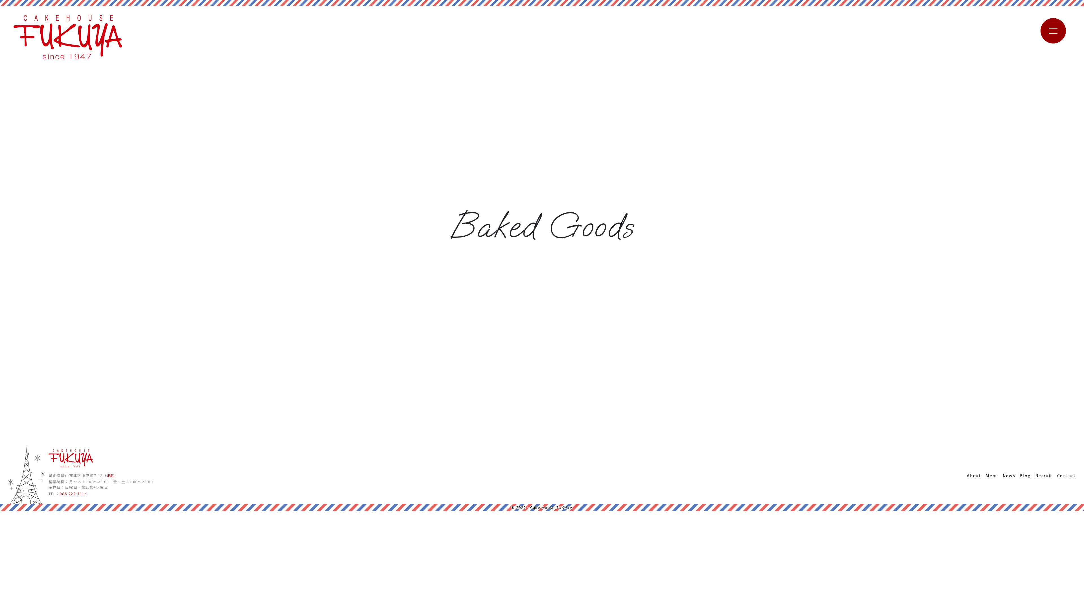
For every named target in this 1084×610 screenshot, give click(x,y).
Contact (1066, 475)
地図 (111, 475)
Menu (991, 475)
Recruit (1044, 475)
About (974, 475)
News (1009, 475)
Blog (1025, 475)
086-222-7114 (73, 493)
